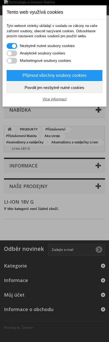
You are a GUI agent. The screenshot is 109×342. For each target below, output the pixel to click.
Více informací (55, 99)
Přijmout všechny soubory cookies (54, 75)
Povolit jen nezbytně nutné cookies (54, 87)
